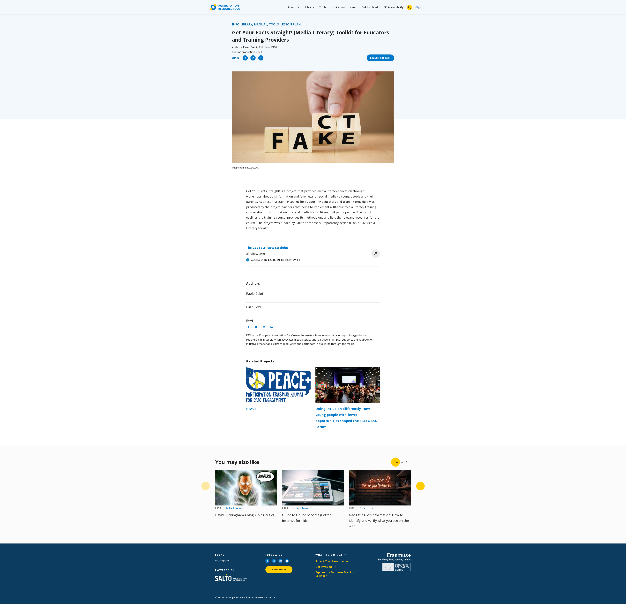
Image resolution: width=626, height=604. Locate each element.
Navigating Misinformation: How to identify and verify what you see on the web (379, 520)
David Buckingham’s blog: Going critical (245, 515)
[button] (420, 486)
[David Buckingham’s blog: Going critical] (246, 487)
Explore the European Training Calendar (334, 574)
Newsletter (279, 569)
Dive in (399, 462)
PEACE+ (252, 408)
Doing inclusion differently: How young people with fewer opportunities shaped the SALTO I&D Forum (346, 417)
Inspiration (338, 7)
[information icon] (248, 327)
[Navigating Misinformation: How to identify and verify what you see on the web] (380, 487)
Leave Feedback (380, 58)
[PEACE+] (278, 385)
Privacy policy (222, 560)
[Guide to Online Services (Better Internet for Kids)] (313, 487)
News (353, 7)
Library (309, 7)
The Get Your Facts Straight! (267, 248)
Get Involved (369, 7)
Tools (322, 7)
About (292, 7)
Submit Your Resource (329, 561)
